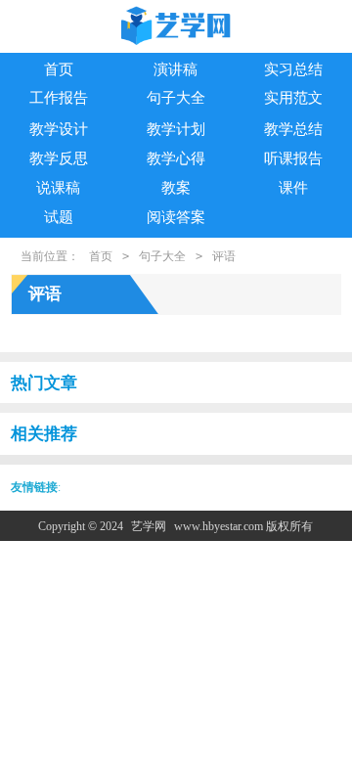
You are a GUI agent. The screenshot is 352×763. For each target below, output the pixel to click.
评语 (224, 256)
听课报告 (293, 158)
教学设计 (58, 129)
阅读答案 (176, 217)
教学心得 (176, 158)
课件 (293, 188)
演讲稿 (176, 69)
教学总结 (293, 129)
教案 (176, 188)
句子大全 (176, 98)
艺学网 (148, 526)
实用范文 (293, 98)
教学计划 (176, 129)
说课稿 (58, 188)
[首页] (176, 27)
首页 (58, 69)
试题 (58, 217)
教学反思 (58, 158)
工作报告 (58, 98)
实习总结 (293, 69)
